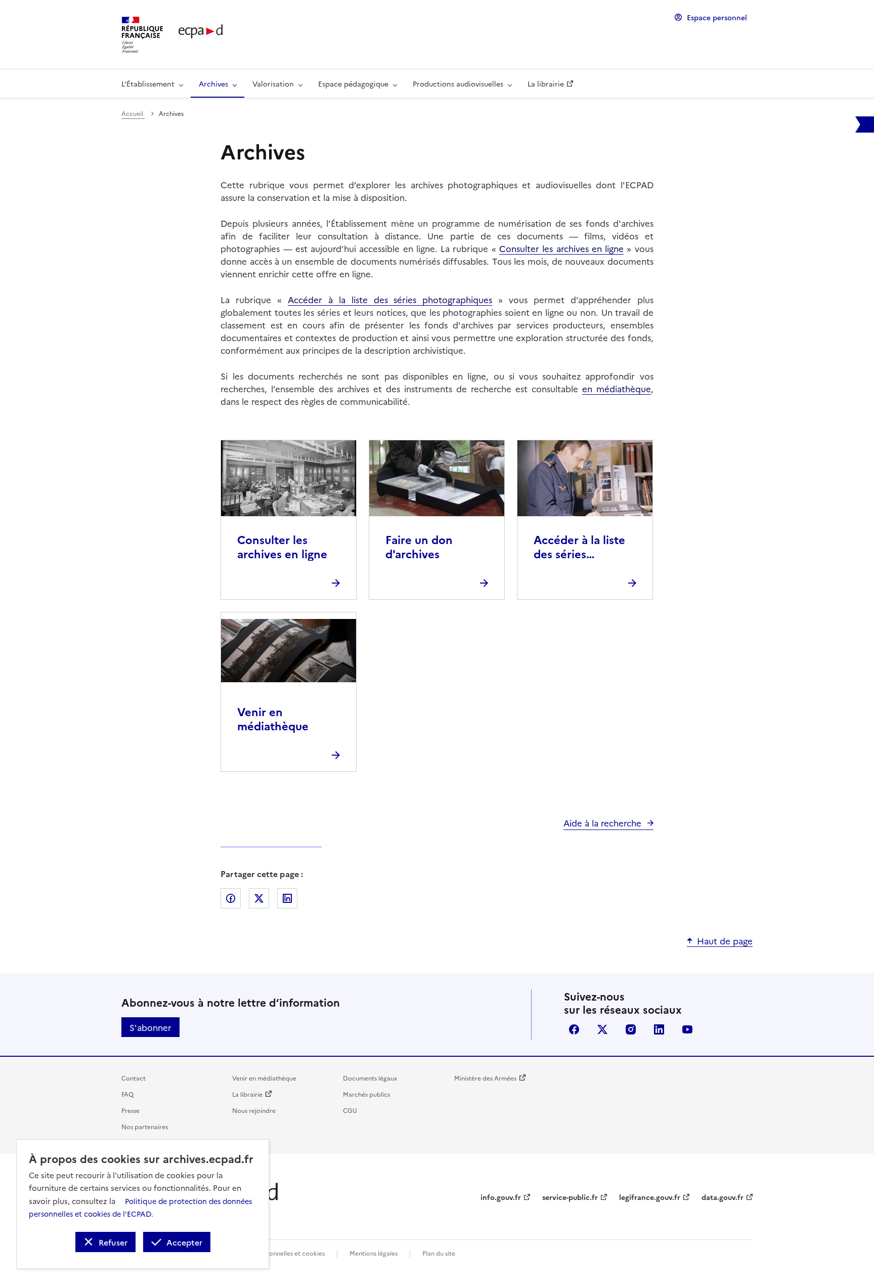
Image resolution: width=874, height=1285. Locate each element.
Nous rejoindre (254, 1110)
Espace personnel (717, 17)
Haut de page (725, 940)
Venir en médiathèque (264, 1077)
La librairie (247, 1094)
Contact (133, 1077)
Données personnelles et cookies (277, 1253)
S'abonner (150, 1027)
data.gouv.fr (723, 1197)
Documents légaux (370, 1077)
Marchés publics (366, 1094)
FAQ (127, 1094)
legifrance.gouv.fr (649, 1197)
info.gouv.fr (500, 1197)
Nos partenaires (144, 1126)
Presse (130, 1110)
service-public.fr (570, 1197)
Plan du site (438, 1253)
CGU (350, 1110)
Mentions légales (373, 1253)
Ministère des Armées (485, 1077)
